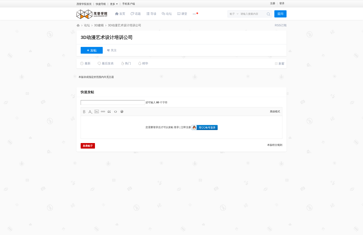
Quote (109, 111)
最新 (88, 63)
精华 (145, 63)
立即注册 (186, 127)
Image (97, 111)
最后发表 (108, 63)
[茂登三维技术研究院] (91, 19)
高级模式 (275, 111)
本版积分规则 (274, 144)
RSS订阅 (281, 25)
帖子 (232, 13)
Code (115, 111)
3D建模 (99, 25)
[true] (268, 14)
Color (90, 111)
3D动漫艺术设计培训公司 (124, 25)
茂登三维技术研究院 (78, 25)
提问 (280, 13)
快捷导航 (101, 4)
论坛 (168, 13)
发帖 (92, 50)
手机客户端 (128, 3)
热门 (128, 63)
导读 (153, 13)
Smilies (122, 111)
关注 (114, 50)
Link (103, 111)
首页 (121, 13)
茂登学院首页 (84, 4)
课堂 (183, 13)
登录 (281, 3)
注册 (272, 3)
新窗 (281, 63)
